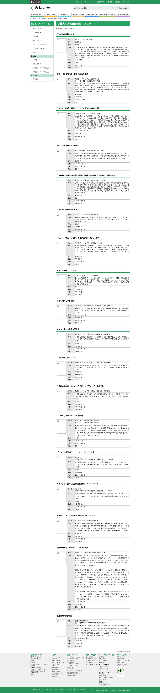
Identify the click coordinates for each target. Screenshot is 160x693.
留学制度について (91, 658)
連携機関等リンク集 (122, 664)
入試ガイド (55, 655)
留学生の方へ (55, 674)
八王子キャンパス (104, 669)
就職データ (70, 667)
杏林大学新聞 (37, 64)
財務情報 (32, 666)
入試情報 (54, 658)
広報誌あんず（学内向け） (41, 72)
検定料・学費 (55, 664)
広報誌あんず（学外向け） (41, 68)
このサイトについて (39, 49)
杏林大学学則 (34, 672)
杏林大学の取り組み (35, 667)
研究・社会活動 (123, 14)
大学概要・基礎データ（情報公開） (40, 664)
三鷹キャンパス (103, 666)
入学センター (102, 675)
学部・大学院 (51, 14)
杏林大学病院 (35, 2)
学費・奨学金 (102, 658)
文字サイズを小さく (87, 8)
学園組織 (32, 660)
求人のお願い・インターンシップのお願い (74, 669)
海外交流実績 (89, 657)
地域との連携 (120, 658)
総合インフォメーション (41, 24)
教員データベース (121, 666)
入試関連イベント (57, 669)
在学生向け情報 (71, 675)
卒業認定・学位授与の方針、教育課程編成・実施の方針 (38, 670)
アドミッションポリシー (58, 657)
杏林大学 (40, 8)
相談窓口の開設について (73, 673)
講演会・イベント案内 (123, 660)
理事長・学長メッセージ (37, 657)
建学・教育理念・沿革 (36, 658)
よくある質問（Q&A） (58, 673)
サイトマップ (125, 2)
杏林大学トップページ (93, 2)
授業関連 (101, 657)
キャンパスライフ (104, 660)
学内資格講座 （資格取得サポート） (73, 662)
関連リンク (36, 52)
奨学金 (54, 666)
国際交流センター (104, 679)
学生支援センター (104, 673)
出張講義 (54, 676)
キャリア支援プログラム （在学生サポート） (73, 659)
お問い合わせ (109, 2)
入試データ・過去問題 (58, 662)
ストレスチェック (73, 689)
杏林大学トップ (35, 18)
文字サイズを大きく (82, 8)
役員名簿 (32, 662)
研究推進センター (121, 657)
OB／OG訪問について (73, 672)
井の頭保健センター (104, 684)
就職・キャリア (78, 14)
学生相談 (101, 662)
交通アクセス (100, 2)
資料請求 (117, 2)
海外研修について (91, 660)
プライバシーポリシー (40, 45)
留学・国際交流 (92, 14)
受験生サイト (64, 14)
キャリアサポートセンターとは (75, 657)
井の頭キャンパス (104, 668)
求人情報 (35, 79)
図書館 (101, 681)
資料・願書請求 (56, 660)
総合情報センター (104, 682)
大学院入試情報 (56, 671)
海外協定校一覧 (90, 662)
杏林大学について (37, 14)
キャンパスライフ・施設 (107, 14)
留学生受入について (91, 664)
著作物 (44, 18)
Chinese (86, 2)
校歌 (31, 674)
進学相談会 (55, 667)
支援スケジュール (72, 665)
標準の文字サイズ (85, 8)
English (78, 2)
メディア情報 (120, 662)
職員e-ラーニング (86, 689)
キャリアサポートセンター (106, 677)
